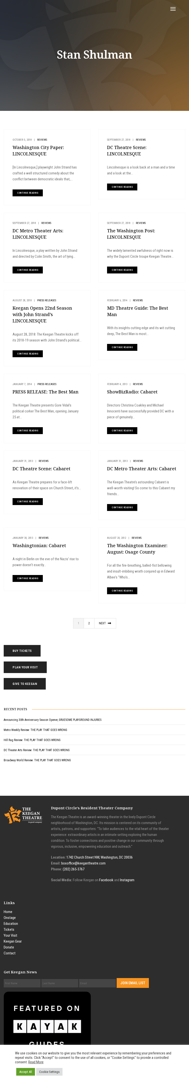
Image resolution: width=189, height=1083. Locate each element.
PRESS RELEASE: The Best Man (46, 392)
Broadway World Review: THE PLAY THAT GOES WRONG (37, 760)
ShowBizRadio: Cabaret (132, 392)
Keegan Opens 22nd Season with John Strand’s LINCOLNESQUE (42, 314)
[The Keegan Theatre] (48, 9)
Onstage (10, 917)
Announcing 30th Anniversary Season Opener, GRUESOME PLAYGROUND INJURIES (52, 720)
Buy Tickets (22, 651)
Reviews (42, 139)
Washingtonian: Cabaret (39, 545)
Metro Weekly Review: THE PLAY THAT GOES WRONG (35, 730)
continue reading (27, 193)
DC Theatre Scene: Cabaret (41, 469)
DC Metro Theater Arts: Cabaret (141, 469)
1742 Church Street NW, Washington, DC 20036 (99, 857)
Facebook (106, 880)
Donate (9, 947)
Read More (36, 1062)
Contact (10, 953)
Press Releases (46, 300)
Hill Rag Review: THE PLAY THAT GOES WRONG (32, 740)
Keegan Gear (13, 941)
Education (11, 923)
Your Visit (10, 935)
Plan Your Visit (25, 667)
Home (8, 912)
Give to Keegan (25, 684)
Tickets (9, 929)
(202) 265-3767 (73, 869)
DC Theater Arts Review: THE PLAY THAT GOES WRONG (37, 750)
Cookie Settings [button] (49, 1072)
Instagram (127, 880)
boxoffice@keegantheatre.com (83, 863)
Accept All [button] (25, 1072)
